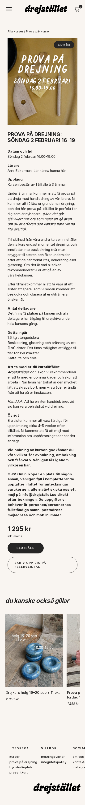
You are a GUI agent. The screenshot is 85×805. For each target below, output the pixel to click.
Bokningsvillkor (53, 756)
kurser (14, 756)
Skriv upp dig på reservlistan (30, 564)
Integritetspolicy (54, 762)
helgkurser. (24, 275)
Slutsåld (26, 548)
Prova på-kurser (38, 31)
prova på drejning (23, 762)
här (63, 170)
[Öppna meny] (9, 9)
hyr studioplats (21, 767)
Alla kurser (15, 31)
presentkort (18, 772)
